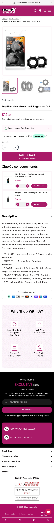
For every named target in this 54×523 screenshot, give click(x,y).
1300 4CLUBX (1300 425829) (22, 429)
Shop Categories (10, 456)
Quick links (7, 451)
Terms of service (43, 514)
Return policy (10, 514)
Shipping (18, 119)
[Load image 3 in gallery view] (44, 86)
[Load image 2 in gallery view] (27, 86)
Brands (5, 472)
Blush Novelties (8, 100)
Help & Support (9, 467)
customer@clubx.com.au (21, 437)
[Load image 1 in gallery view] (10, 86)
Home (4, 19)
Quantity (5, 142)
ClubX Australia (30, 507)
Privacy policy (27, 514)
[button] (35, 11)
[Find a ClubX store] (40, 11)
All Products (14, 19)
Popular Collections (11, 462)
